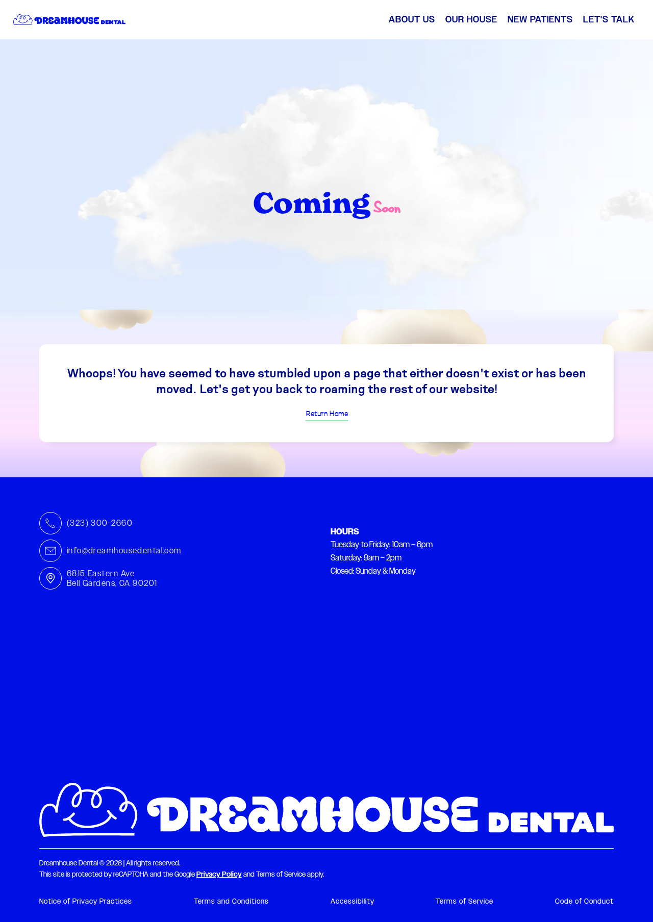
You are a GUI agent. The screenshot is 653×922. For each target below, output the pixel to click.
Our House (471, 19)
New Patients (540, 19)
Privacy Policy (219, 874)
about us (412, 19)
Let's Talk (609, 19)
